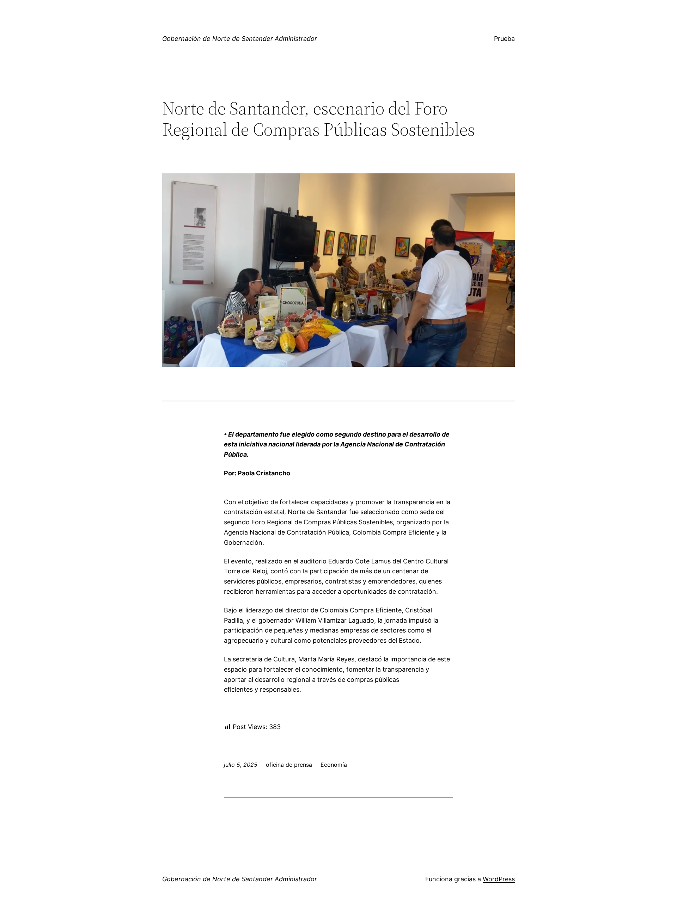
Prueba (504, 38)
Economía (334, 764)
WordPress (499, 879)
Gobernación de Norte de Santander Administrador (239, 38)
